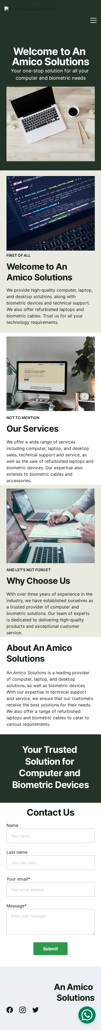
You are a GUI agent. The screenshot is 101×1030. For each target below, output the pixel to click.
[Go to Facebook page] (12, 1010)
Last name (16, 852)
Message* (16, 905)
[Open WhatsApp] (87, 1015)
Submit (50, 948)
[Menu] (93, 20)
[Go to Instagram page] (25, 1010)
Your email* (18, 879)
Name (12, 825)
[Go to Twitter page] (35, 1010)
